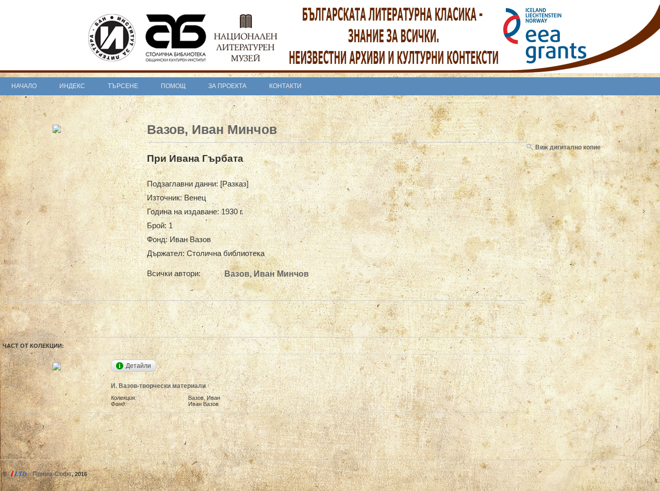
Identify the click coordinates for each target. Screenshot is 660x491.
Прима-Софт (52, 474)
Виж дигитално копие (567, 147)
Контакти (285, 86)
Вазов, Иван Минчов (212, 129)
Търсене (123, 86)
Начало (24, 86)
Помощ (173, 86)
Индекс (72, 86)
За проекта (227, 86)
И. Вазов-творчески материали (158, 386)
